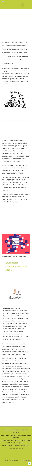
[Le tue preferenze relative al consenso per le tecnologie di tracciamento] (29, 463)
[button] (22, 5)
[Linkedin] (24, 455)
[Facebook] (7, 455)
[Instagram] (13, 455)
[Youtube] (18, 455)
